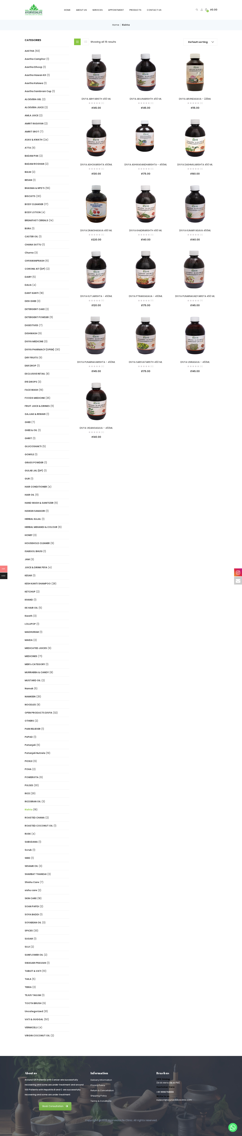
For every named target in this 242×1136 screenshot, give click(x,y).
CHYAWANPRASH (34, 260)
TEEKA (28, 987)
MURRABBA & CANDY (37, 672)
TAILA (28, 979)
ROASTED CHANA (35, 817)
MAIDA (29, 640)
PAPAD (29, 737)
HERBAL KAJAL (33, 519)
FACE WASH (31, 390)
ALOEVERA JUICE (34, 107)
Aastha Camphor (35, 59)
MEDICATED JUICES (36, 648)
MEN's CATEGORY (35, 664)
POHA (28, 769)
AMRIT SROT (32, 131)
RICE (27, 793)
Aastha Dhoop (33, 67)
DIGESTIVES (31, 325)
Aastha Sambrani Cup (38, 91)
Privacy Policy (98, 1085)
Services (97, 10)
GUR (27, 478)
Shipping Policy (99, 1095)
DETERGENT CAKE (35, 309)
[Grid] (77, 42)
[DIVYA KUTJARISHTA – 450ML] (96, 269)
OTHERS (29, 720)
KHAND (29, 599)
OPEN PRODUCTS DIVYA (38, 712)
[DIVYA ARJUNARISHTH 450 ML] (145, 72)
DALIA (28, 285)
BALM (28, 172)
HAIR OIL (29, 494)
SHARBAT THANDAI (36, 874)
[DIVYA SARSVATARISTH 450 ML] (145, 335)
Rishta (28, 809)
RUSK (28, 833)
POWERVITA (32, 777)
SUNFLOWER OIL (34, 954)
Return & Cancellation (102, 1090)
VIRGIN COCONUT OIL (37, 1035)
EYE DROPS (31, 381)
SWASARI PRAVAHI (35, 963)
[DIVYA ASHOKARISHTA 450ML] (96, 138)
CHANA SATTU (33, 244)
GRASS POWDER (34, 462)
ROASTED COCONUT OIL (39, 825)
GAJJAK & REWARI (35, 414)
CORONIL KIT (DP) (35, 268)
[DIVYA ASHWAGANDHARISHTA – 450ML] (145, 138)
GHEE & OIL (31, 430)
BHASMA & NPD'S (35, 188)
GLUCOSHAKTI (33, 446)
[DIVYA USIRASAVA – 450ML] (195, 335)
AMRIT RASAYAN (34, 123)
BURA (28, 228)
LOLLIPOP (30, 624)
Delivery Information (101, 1079)
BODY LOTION (33, 212)
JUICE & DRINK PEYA (36, 567)
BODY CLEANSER (34, 204)
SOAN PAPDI (32, 906)
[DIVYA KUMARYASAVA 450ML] (195, 203)
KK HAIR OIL (31, 607)
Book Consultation (52, 1106)
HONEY (28, 535)
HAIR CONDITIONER (36, 486)
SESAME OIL (31, 866)
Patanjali (30, 745)
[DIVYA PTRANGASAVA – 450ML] (145, 269)
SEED (27, 858)
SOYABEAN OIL (33, 922)
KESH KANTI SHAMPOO (38, 583)
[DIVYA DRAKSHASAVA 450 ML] (96, 203)
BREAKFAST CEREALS (36, 220)
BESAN (28, 180)
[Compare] (96, 88)
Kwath (28, 615)
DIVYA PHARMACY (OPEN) (39, 349)
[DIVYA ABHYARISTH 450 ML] (96, 72)
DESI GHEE (30, 301)
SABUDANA (31, 841)
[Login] (202, 9)
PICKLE (28, 761)
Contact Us (154, 10)
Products (135, 10)
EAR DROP (30, 365)
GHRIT (28, 438)
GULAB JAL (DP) (34, 470)
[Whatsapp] (232, 1127)
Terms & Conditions (101, 1101)
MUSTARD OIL (33, 680)
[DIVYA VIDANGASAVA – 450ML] (96, 401)
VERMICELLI (31, 1027)
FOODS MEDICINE (35, 398)
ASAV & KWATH (33, 139)
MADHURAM (32, 632)
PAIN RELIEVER (32, 728)
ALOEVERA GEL (33, 99)
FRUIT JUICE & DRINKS (37, 406)
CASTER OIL (31, 236)
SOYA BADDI (32, 914)
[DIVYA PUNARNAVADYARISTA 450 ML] (195, 269)
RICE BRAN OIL (33, 801)
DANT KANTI (32, 293)
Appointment (116, 10)
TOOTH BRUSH (33, 1003)
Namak (29, 688)
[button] (211, 10)
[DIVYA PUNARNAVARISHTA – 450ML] (96, 335)
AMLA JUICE (31, 115)
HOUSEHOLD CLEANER (37, 543)
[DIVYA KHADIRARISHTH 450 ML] (145, 203)
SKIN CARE (31, 898)
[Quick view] (90, 88)
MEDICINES (31, 656)
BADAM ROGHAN (34, 164)
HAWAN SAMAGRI (35, 511)
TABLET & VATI (33, 971)
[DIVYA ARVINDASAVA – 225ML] (195, 72)
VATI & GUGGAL (34, 1019)
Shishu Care (32, 882)
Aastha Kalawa (34, 83)
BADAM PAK (32, 155)
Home (67, 10)
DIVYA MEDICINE (34, 341)
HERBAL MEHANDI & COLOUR (41, 527)
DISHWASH (31, 333)
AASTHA (29, 51)
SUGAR (29, 938)
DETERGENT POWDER (37, 317)
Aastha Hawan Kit (35, 75)
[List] (85, 42)
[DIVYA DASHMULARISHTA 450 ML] (195, 138)
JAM (27, 559)
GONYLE (29, 454)
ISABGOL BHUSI (33, 551)
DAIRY (28, 277)
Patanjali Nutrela (35, 753)
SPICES (29, 930)
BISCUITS (30, 196)
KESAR (28, 575)
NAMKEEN (30, 696)
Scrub (28, 850)
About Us (81, 10)
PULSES (29, 785)
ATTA (28, 147)
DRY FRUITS (31, 357)
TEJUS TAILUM (33, 995)
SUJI (27, 946)
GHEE (28, 422)
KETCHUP (30, 591)
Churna (29, 252)
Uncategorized (34, 1011)
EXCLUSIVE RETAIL (35, 373)
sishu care (31, 890)
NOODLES (30, 704)
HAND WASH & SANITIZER (39, 503)
